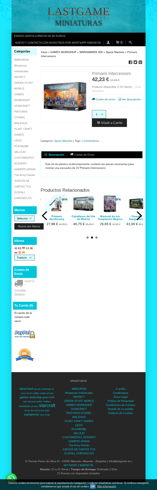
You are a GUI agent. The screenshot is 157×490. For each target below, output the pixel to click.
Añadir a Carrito (111, 122)
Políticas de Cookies (120, 413)
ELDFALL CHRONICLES (23, 195)
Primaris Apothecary (56, 218)
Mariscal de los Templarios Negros (110, 218)
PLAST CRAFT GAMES (23, 131)
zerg (42, 415)
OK (93, 486)
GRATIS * (29, 283)
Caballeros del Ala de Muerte (83, 218)
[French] (19, 248)
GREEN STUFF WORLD (23, 85)
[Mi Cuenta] (108, 42)
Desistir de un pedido (120, 408)
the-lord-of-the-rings (40, 410)
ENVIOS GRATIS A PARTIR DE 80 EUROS (39, 35)
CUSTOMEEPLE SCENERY (24, 160)
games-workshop (31, 397)
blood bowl (26, 388)
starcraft (47, 405)
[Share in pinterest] (140, 62)
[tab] (54, 154)
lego (25, 401)
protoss (34, 406)
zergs (47, 415)
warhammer (31, 414)
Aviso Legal (121, 396)
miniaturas (24, 406)
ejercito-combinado (42, 389)
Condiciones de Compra (120, 404)
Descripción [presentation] (56, 154)
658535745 (86, 465)
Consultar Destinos (20, 292)
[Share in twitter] (135, 62)
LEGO (18, 140)
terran (27, 410)
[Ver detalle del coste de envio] (19, 283)
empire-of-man (46, 393)
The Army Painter (24, 175)
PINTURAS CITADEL (21, 114)
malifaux (47, 401)
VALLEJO (20, 151)
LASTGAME (78, 11)
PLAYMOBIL (21, 146)
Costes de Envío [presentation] (84, 154)
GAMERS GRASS (25, 169)
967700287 (70, 465)
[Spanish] (19, 253)
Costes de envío (105, 99)
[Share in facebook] (130, 62)
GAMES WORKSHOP (22, 97)
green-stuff (48, 397)
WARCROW (21, 59)
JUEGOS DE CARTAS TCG (22, 183)
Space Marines (63, 140)
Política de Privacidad (121, 400)
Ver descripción (131, 99)
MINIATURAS (78, 23)
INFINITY (19, 77)
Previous (44, 216)
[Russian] (15, 253)
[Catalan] (24, 253)
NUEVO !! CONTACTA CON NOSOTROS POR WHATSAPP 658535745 (58, 42)
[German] (23, 248)
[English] (15, 248)
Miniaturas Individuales (21, 68)
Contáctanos (120, 392)
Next (139, 216)
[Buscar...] (130, 42)
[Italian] (27, 248)
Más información (106, 486)
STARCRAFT (22, 105)
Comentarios (91, 140)
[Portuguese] (31, 248)
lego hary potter (35, 401)
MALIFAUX (20, 123)
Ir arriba (120, 388)
